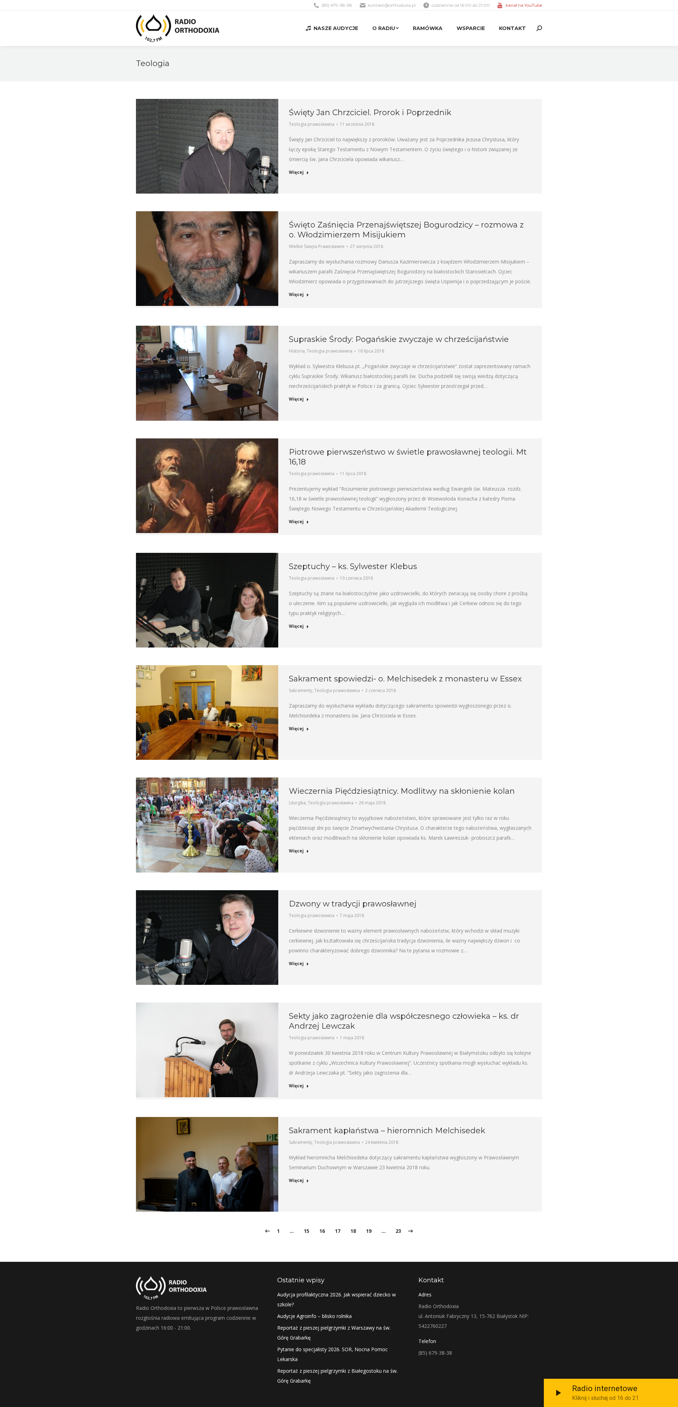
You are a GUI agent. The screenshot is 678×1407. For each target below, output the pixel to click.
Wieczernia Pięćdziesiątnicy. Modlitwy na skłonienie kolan (402, 791)
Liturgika (297, 803)
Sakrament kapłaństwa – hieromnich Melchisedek (387, 1130)
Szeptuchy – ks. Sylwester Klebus (353, 566)
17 (337, 1231)
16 (322, 1231)
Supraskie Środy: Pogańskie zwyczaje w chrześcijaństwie (399, 339)
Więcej (296, 172)
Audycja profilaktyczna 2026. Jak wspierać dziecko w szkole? (336, 1299)
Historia (297, 351)
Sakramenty (300, 690)
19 (368, 1231)
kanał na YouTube (524, 5)
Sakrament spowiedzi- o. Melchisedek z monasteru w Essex (405, 679)
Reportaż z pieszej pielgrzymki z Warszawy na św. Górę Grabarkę (334, 1332)
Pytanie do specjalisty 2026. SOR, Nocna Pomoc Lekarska (332, 1354)
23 (398, 1231)
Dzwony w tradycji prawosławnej (352, 904)
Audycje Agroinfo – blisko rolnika (314, 1316)
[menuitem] (331, 28)
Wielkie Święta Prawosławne (317, 246)
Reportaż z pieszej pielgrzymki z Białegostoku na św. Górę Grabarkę (337, 1375)
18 (353, 1231)
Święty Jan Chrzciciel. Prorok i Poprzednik (370, 112)
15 (306, 1231)
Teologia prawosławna (311, 124)
